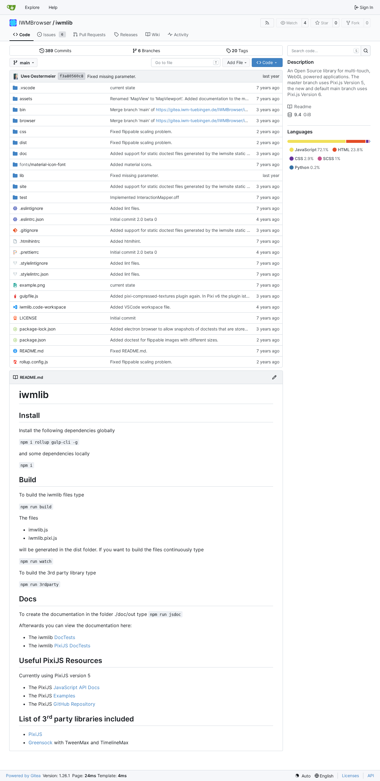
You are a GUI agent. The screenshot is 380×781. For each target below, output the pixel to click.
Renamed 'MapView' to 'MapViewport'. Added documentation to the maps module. (189, 98)
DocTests (64, 637)
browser (27, 120)
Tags (240, 50)
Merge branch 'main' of (133, 109)
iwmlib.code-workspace (43, 306)
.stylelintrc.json (34, 274)
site (23, 186)
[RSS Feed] (267, 22)
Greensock (40, 742)
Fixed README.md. (128, 350)
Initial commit (123, 317)
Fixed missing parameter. (111, 76)
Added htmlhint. (125, 241)
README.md (32, 350)
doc (23, 153)
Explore (32, 7)
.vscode (27, 87)
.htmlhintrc (30, 241)
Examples (64, 696)
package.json (33, 339)
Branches (149, 50)
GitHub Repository (74, 704)
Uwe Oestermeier (38, 76)
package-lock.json (38, 328)
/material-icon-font (43, 164)
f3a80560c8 (71, 76)
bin (23, 109)
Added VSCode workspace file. (140, 306)
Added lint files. (125, 208)
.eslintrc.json (32, 219)
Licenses (350, 775)
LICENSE (28, 317)
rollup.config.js (34, 361)
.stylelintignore (34, 263)
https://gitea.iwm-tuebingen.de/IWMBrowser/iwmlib (206, 109)
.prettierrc (29, 252)
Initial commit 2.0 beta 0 (133, 219)
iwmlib (64, 23)
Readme (302, 106)
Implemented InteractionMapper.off (144, 197)
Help (53, 7)
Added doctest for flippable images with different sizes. (164, 339)
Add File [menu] (235, 62)
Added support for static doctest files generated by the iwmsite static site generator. (192, 153)
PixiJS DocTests (72, 646)
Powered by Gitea (23, 775)
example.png (32, 285)
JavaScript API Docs (76, 687)
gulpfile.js (29, 295)
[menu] (303, 775)
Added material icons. (131, 164)
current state (122, 87)
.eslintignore (31, 208)
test (23, 197)
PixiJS (35, 734)
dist (23, 142)
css (23, 131)
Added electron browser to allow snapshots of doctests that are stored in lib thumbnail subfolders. (205, 328)
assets (26, 98)
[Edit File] (274, 377)
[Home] (11, 7)
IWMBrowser (35, 23)
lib (22, 175)
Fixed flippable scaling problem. (141, 131)
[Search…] (365, 50)
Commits (58, 50)
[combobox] (185, 62)
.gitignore (29, 230)
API (371, 775)
